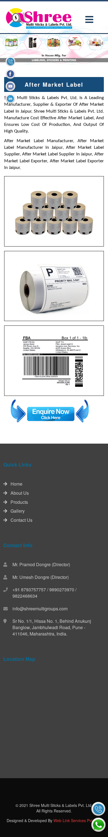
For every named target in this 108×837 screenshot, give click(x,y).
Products (17, 502)
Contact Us (19, 520)
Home (14, 484)
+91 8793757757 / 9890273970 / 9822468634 (44, 592)
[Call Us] (98, 809)
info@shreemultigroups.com (40, 608)
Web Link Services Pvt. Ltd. (77, 820)
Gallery (16, 511)
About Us (18, 493)
